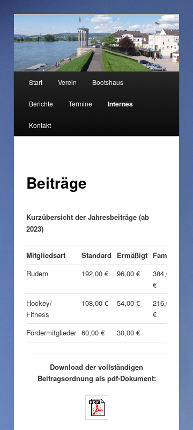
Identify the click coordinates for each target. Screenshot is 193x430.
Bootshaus (107, 82)
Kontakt (40, 125)
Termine (80, 103)
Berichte (41, 103)
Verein (67, 82)
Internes (120, 104)
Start (35, 82)
